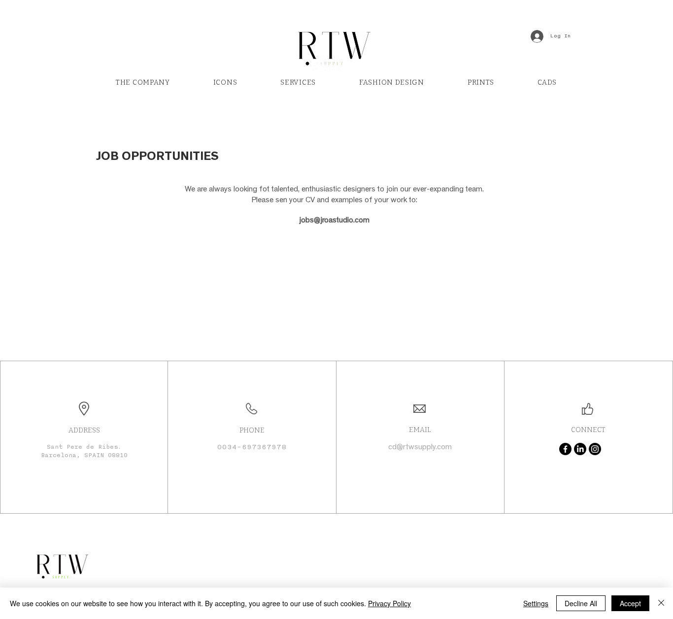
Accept (630, 603)
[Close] (661, 603)
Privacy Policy (389, 603)
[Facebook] (565, 449)
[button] (298, 82)
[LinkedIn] (580, 449)
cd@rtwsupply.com (420, 448)
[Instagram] (595, 449)
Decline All (581, 603)
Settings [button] (535, 603)
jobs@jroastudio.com (334, 221)
